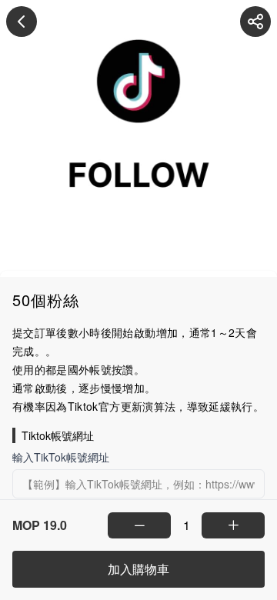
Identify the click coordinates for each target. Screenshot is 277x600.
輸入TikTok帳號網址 (60, 457)
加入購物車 (138, 569)
